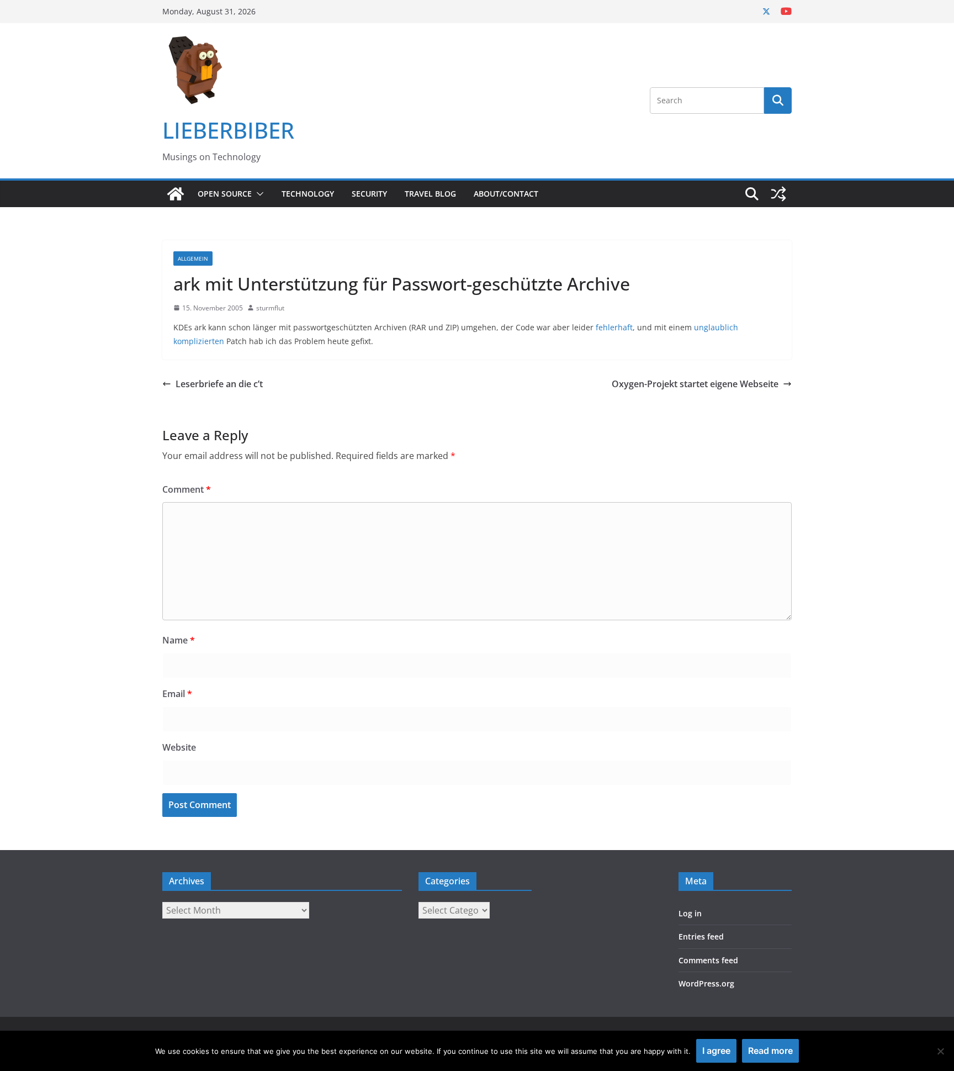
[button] (258, 194)
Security (369, 193)
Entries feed (701, 936)
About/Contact (506, 193)
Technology (308, 193)
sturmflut (270, 308)
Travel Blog (430, 193)
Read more (770, 1050)
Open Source (225, 193)
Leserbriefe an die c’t (219, 384)
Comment (186, 489)
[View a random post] (778, 194)
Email (177, 694)
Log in (690, 913)
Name (178, 640)
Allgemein (193, 258)
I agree (716, 1050)
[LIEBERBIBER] (175, 194)
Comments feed (708, 960)
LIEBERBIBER (228, 130)
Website (179, 747)
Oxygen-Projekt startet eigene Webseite (695, 384)
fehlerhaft (614, 327)
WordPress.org (706, 983)
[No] (940, 1051)
